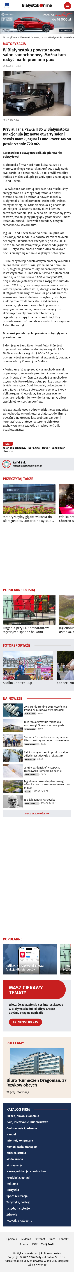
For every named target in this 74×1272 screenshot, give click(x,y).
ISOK (35, 1244)
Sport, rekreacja (17, 1196)
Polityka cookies (51, 1253)
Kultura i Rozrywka (32, 744)
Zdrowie (11, 1214)
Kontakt (63, 1239)
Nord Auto (34, 448)
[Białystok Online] (37, 6)
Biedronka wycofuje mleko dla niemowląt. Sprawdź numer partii (44, 723)
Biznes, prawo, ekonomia (22, 1116)
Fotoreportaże (16, 645)
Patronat (40, 1239)
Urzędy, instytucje (18, 1208)
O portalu (11, 1239)
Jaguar (46, 448)
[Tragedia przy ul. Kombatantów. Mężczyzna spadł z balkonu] (29, 610)
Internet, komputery (19, 1140)
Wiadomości (25, 37)
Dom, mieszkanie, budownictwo (27, 1122)
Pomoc (24, 1244)
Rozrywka (12, 1190)
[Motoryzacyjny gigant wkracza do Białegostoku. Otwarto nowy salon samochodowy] (29, 499)
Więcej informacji (17, 1092)
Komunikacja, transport (21, 1147)
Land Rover (58, 448)
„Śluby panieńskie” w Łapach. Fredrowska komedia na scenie (43, 769)
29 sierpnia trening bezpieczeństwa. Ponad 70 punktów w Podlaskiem (46, 708)
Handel (11, 1134)
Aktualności (30, 714)
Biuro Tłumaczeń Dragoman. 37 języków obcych (36, 1083)
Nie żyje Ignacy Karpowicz (39, 799)
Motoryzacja (40, 37)
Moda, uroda (14, 1159)
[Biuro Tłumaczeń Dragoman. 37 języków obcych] (37, 1061)
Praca (52, 1239)
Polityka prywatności (25, 1253)
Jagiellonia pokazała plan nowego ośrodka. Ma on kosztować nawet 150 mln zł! (47, 784)
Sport (27, 792)
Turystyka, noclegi (18, 1202)
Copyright (13, 1257)
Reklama (12, 1183)
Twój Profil (47, 1244)
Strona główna (10, 37)
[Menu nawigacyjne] (67, 5)
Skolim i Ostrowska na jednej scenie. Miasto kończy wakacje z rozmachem (46, 739)
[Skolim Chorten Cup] (28, 665)
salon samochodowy (14, 448)
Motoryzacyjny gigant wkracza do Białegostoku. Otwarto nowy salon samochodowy (28, 519)
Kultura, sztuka (16, 1153)
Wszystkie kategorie (19, 1220)
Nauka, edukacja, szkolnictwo (26, 1171)
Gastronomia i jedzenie (21, 1128)
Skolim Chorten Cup (17, 683)
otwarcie (8, 451)
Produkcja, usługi (18, 1177)
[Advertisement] (37, 555)
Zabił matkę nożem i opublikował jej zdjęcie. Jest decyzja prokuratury (46, 754)
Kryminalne (30, 759)
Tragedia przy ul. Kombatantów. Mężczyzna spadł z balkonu (26, 630)
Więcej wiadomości (35, 813)
